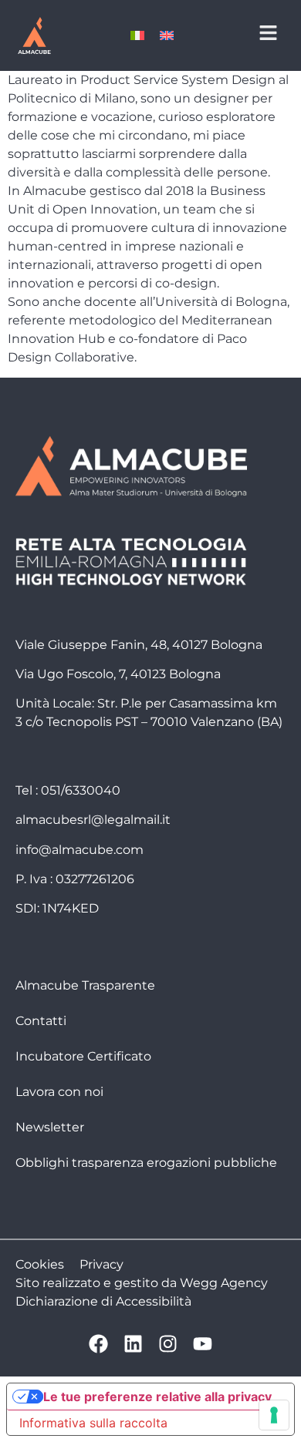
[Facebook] (98, 1343)
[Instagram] (167, 1343)
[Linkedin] (133, 1343)
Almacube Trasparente (85, 985)
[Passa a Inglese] (166, 35)
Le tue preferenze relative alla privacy (157, 1396)
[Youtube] (202, 1343)
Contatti (40, 1020)
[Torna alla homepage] (33, 35)
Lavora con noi (59, 1091)
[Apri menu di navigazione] (268, 32)
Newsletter (49, 1127)
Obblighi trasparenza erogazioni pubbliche (146, 1162)
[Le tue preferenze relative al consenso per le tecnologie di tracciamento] (274, 1415)
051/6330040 (80, 790)
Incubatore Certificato (83, 1056)
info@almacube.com (79, 849)
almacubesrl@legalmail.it (93, 819)
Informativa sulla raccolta (93, 1422)
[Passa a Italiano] (137, 35)
